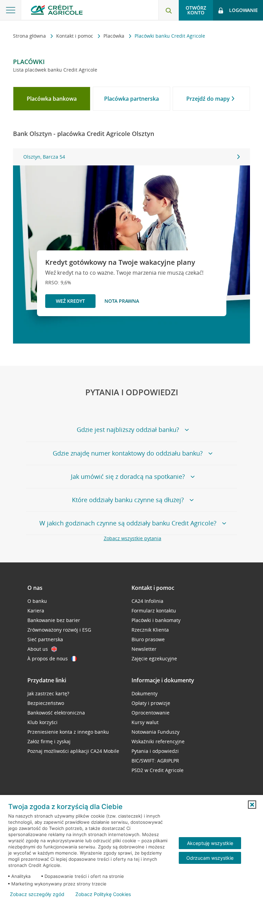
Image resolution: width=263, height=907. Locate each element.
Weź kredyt (70, 301)
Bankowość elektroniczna (56, 712)
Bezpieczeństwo (45, 703)
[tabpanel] (131, 156)
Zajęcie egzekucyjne (154, 658)
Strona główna (30, 36)
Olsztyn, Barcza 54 (44, 156)
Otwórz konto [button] (196, 10)
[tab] (51, 99)
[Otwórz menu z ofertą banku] (10, 10)
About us (37, 649)
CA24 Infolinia (147, 601)
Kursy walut (145, 722)
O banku (37, 601)
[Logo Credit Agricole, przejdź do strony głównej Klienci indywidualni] (57, 10)
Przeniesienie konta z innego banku (68, 732)
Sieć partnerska (45, 639)
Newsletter (144, 649)
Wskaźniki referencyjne (158, 741)
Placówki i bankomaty (156, 620)
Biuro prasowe (148, 639)
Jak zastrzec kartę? (48, 693)
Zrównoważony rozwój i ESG (59, 629)
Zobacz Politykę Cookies (103, 894)
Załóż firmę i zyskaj (49, 741)
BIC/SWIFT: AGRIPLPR (155, 760)
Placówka (114, 36)
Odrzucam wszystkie (210, 858)
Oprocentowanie (151, 712)
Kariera (35, 610)
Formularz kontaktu (154, 610)
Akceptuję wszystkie (210, 843)
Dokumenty (145, 693)
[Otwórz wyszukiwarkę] (168, 10)
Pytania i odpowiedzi (155, 751)
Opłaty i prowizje (151, 703)
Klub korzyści (42, 722)
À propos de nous (47, 658)
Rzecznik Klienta (150, 629)
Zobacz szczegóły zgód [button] (37, 894)
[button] (252, 804)
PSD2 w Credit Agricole (158, 770)
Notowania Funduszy (155, 732)
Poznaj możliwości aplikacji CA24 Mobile (73, 751)
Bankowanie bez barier (53, 620)
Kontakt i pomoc (75, 36)
